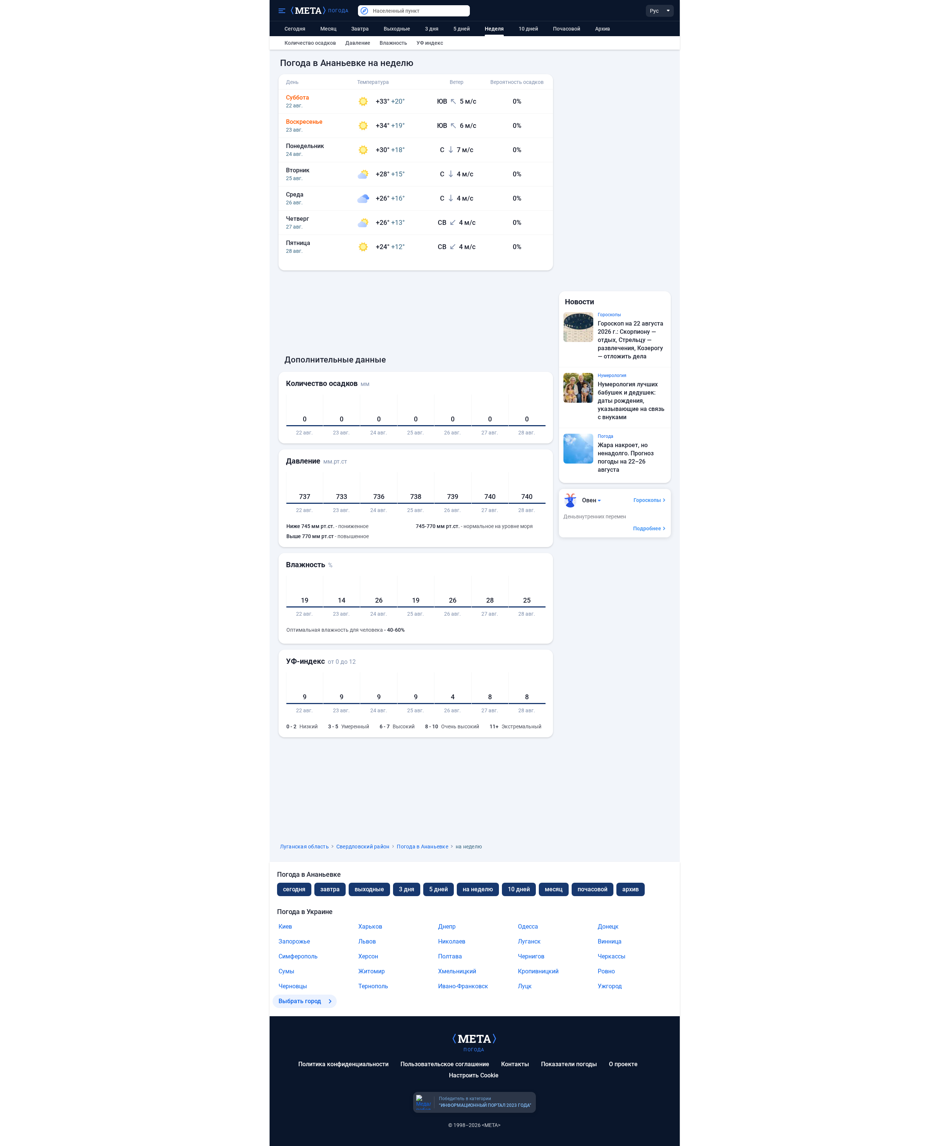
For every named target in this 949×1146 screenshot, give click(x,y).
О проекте (623, 1064)
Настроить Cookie (474, 1075)
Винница (610, 941)
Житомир (371, 971)
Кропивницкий (538, 971)
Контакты (515, 1064)
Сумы (286, 971)
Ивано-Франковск (463, 986)
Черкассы (611, 956)
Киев (285, 926)
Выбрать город (300, 1001)
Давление (357, 43)
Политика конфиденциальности (343, 1064)
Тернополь (373, 986)
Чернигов (531, 956)
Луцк (525, 986)
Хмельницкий (457, 971)
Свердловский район (363, 847)
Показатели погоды (569, 1064)
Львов (367, 941)
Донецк (608, 926)
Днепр (447, 926)
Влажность (393, 43)
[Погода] (474, 1038)
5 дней (461, 29)
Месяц (328, 29)
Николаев (451, 941)
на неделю (478, 889)
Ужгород (610, 986)
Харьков (370, 926)
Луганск (529, 941)
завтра (330, 889)
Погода (338, 10)
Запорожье (294, 941)
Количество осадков (310, 43)
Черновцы (293, 986)
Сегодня (295, 29)
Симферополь (298, 956)
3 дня (432, 29)
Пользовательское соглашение (444, 1064)
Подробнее (647, 528)
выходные (397, 29)
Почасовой (566, 29)
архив (602, 29)
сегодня (294, 889)
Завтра (360, 29)
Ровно (606, 971)
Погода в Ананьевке (422, 847)
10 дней (528, 29)
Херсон (368, 956)
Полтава (450, 956)
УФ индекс (430, 43)
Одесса (528, 926)
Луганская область (304, 847)
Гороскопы (647, 500)
